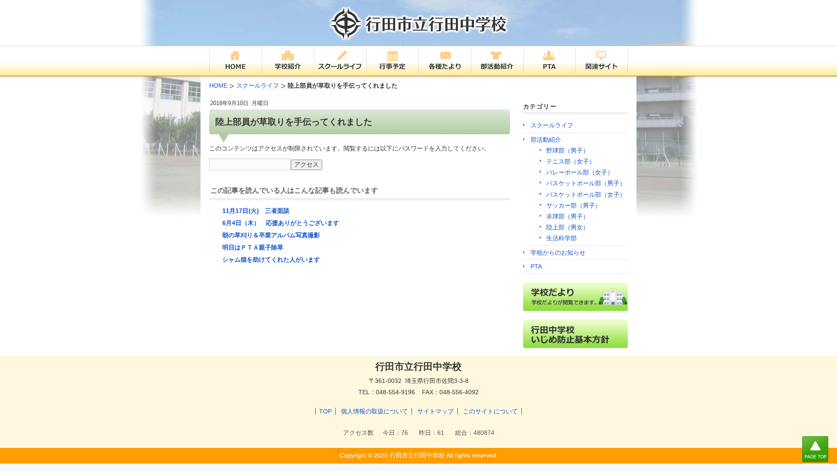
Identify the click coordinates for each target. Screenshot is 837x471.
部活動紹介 (546, 139)
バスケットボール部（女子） (586, 194)
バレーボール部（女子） (579, 172)
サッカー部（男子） (573, 205)
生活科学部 (561, 238)
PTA (536, 266)
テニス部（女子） (570, 161)
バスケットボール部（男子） (586, 183)
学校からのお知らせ (558, 252)
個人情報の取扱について (374, 411)
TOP (325, 411)
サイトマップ (435, 411)
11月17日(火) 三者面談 (255, 210)
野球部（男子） (567, 150)
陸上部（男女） (567, 227)
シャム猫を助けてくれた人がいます (271, 259)
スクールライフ (552, 125)
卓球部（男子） (567, 216)
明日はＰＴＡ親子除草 (252, 247)
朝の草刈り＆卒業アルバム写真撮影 (271, 235)
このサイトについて (490, 411)
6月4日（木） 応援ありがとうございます (280, 222)
